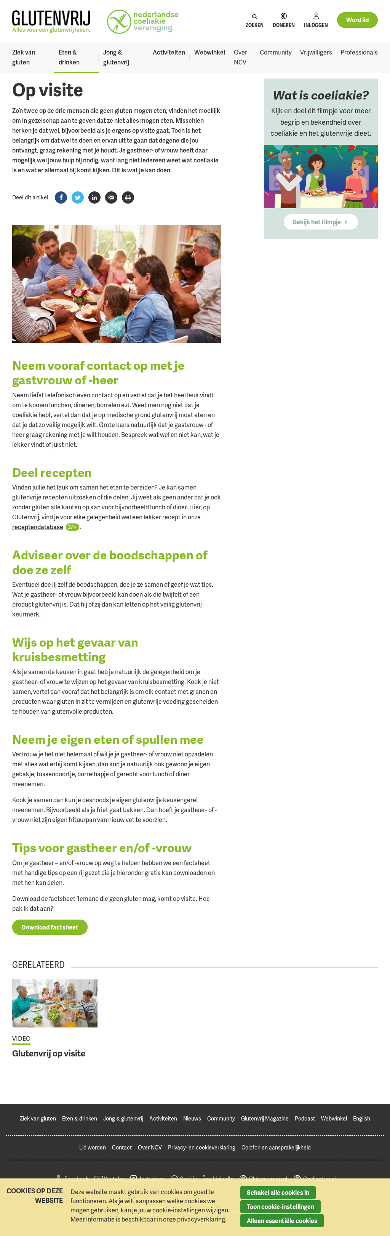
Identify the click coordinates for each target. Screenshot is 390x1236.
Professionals (359, 52)
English (361, 1118)
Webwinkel (209, 52)
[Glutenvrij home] (51, 22)
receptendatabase (37, 527)
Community (276, 52)
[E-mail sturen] (111, 197)
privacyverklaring (201, 1219)
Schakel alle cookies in (278, 1192)
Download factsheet (49, 927)
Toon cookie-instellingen (280, 1206)
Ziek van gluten (23, 57)
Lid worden (92, 1147)
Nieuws (192, 1118)
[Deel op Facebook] (61, 197)
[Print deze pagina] (128, 197)
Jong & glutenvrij (116, 57)
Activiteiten (169, 52)
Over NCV (240, 57)
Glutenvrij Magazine (265, 1118)
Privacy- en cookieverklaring (201, 1147)
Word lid (357, 20)
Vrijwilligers (316, 52)
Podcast (305, 1118)
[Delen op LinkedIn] (94, 197)
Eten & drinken (69, 57)
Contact (122, 1147)
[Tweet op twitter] (78, 197)
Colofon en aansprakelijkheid (276, 1147)
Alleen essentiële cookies (282, 1221)
